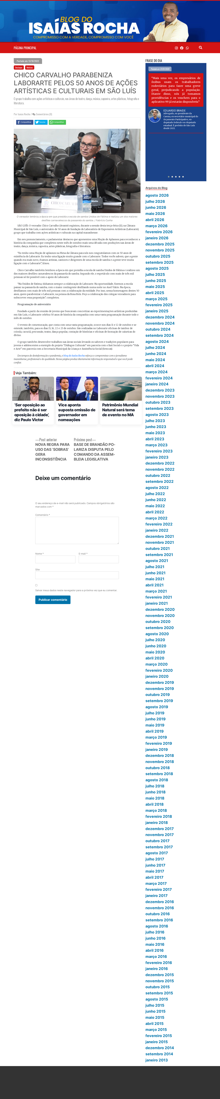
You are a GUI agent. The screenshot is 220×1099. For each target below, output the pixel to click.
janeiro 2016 (156, 968)
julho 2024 (155, 347)
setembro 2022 (159, 481)
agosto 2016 (156, 926)
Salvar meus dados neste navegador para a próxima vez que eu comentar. (76, 590)
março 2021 (156, 591)
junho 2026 (155, 207)
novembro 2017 (159, 834)
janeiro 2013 (156, 1060)
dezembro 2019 (159, 682)
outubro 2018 (157, 768)
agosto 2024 (157, 341)
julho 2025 (155, 274)
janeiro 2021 (156, 603)
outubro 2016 (157, 914)
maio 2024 (155, 360)
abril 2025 (154, 293)
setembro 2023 (159, 408)
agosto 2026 (157, 195)
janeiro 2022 (156, 530)
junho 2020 (155, 646)
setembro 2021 (159, 554)
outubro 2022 (157, 475)
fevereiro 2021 (158, 597)
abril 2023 (154, 439)
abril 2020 (154, 658)
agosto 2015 (156, 999)
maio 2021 (154, 579)
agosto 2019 (156, 707)
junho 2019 (155, 719)
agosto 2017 (156, 853)
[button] (168, 176)
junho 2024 (155, 353)
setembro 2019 (159, 700)
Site (37, 569)
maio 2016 (154, 944)
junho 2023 (155, 426)
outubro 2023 (157, 402)
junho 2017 (155, 865)
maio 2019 (154, 725)
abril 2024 (154, 366)
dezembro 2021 (159, 536)
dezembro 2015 (159, 975)
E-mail (83, 553)
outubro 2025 (157, 256)
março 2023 (156, 445)
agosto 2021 (156, 560)
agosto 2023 (157, 414)
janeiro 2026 (156, 238)
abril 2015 (154, 1023)
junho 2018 (155, 792)
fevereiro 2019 (158, 743)
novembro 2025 (160, 250)
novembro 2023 (160, 396)
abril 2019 (154, 731)
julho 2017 (154, 859)
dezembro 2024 (160, 317)
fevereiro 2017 (158, 889)
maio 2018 (154, 798)
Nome (39, 553)
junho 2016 (155, 938)
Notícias (30, 67)
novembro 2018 (159, 761)
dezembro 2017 (159, 828)
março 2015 (156, 1029)
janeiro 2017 (156, 895)
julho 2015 (154, 1005)
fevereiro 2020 (159, 670)
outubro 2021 (157, 548)
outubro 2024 (157, 329)
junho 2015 (155, 1011)
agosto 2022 (157, 487)
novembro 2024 (160, 323)
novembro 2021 (159, 542)
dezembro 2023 (160, 390)
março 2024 (156, 372)
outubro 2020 (157, 621)
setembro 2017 (159, 847)
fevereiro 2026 (159, 232)
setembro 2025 (159, 262)
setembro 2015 (159, 993)
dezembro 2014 (159, 1048)
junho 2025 (155, 280)
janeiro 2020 (157, 676)
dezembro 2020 (160, 609)
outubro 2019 (157, 694)
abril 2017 (154, 877)
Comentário (42, 515)
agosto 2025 (157, 268)
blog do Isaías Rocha (74, 355)
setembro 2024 (159, 335)
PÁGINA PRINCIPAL (25, 47)
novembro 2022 (160, 469)
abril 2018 (154, 804)
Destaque (18, 67)
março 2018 (156, 810)
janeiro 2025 (156, 311)
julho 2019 (154, 713)
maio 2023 (155, 433)
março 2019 (156, 737)
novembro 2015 (159, 981)
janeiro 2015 (156, 1042)
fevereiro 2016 (158, 962)
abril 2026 (154, 219)
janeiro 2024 (157, 384)
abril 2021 (154, 585)
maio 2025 (155, 286)
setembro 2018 (159, 774)
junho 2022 (155, 499)
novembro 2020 (160, 615)
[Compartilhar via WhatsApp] (57, 122)
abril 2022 (154, 512)
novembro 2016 (159, 908)
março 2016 (156, 956)
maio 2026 (155, 213)
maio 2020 (155, 652)
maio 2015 (154, 1017)
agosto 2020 (157, 634)
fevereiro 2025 (159, 305)
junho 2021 (155, 573)
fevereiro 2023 (159, 451)
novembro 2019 (159, 688)
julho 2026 (155, 201)
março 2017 (156, 883)
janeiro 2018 (156, 822)
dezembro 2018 (159, 755)
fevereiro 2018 (158, 816)
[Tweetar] (41, 122)
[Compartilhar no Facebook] (24, 122)
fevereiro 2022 (159, 524)
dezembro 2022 (160, 463)
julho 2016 (154, 932)
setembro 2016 (159, 920)
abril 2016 (154, 950)
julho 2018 (154, 786)
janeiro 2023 (156, 457)
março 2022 (156, 518)
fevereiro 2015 (158, 1035)
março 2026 (156, 226)
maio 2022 (155, 506)
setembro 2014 (159, 1054)
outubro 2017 (157, 841)
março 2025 (156, 299)
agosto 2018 (156, 780)
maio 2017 (154, 871)
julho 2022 (155, 494)
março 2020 (156, 664)
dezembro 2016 (159, 901)
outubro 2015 (157, 987)
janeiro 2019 (156, 749)
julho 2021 (154, 567)
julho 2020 (155, 640)
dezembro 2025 (160, 244)
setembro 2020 (159, 627)
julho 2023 (155, 420)
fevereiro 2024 (159, 378)
